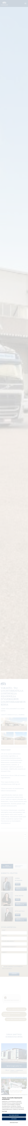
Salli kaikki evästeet (14, 1115)
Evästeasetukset (14, 1122)
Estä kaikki (14, 1118)
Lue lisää (4, 1111)
